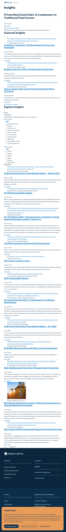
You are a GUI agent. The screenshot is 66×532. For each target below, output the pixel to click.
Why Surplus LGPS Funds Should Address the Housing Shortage (33, 429)
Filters (6, 112)
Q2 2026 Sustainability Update (18, 193)
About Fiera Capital (9, 467)
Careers (6, 494)
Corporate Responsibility (11, 470)
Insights (37, 466)
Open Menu (60, 2)
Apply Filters (7, 164)
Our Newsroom (40, 478)
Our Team (38, 461)
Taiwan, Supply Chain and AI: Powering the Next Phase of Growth (29, 90)
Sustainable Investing (10, 474)
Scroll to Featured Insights (11, 28)
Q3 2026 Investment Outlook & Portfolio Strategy (27, 243)
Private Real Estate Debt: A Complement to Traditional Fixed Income (29, 301)
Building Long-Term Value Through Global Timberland (28, 69)
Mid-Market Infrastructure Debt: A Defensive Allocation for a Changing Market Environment (32, 404)
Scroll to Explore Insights (11, 104)
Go (11, 447)
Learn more (7, 25)
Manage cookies (45, 526)
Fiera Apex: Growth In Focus (17, 261)
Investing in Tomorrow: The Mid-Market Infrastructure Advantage (29, 46)
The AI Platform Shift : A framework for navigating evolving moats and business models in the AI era (31, 218)
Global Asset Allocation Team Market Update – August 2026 (32, 173)
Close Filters (7, 115)
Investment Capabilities (42, 472)
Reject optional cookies (29, 526)
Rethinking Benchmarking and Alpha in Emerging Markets (30, 348)
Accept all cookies (11, 526)
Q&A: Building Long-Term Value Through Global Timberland (31, 368)
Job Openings (8, 504)
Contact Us (7, 477)
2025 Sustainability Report (16, 278)
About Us (7, 461)
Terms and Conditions (41, 501)
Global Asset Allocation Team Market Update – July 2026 (30, 326)
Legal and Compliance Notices (44, 494)
